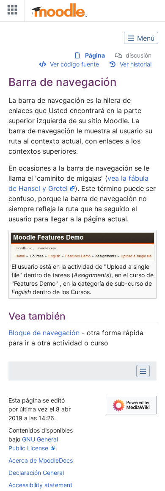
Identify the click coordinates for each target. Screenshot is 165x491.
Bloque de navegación (44, 332)
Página (95, 55)
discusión (138, 55)
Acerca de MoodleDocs (40, 460)
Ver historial (135, 64)
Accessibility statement (40, 484)
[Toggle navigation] (10, 11)
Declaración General (36, 472)
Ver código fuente (74, 64)
